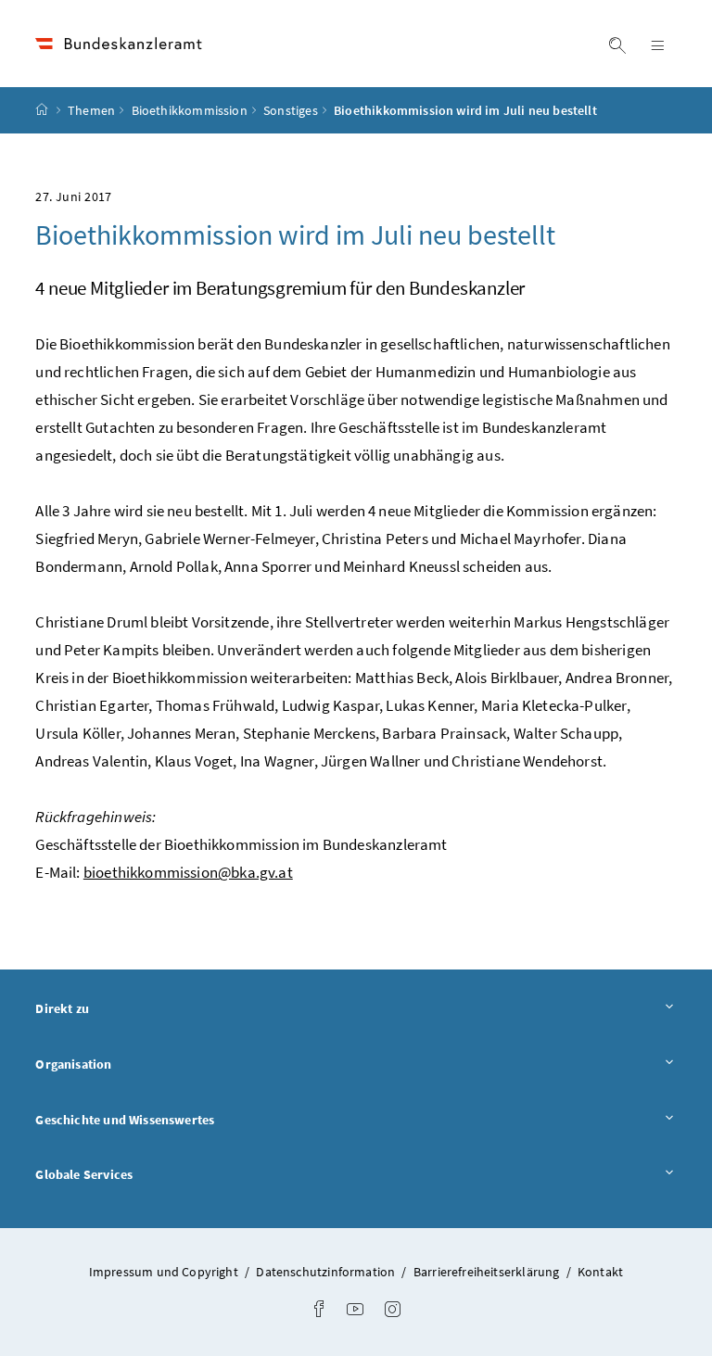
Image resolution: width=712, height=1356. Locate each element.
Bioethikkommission (190, 110)
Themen (91, 110)
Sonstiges (290, 110)
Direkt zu (113, 1008)
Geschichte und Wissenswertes (176, 1119)
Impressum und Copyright (165, 1271)
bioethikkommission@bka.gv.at (188, 872)
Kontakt (600, 1271)
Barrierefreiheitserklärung (488, 1271)
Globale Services (135, 1174)
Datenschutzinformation (327, 1271)
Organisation (124, 1063)
